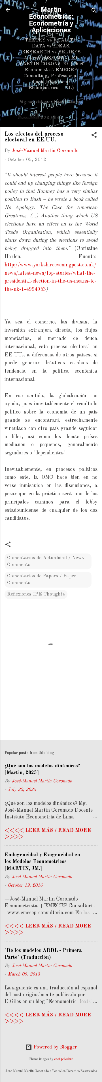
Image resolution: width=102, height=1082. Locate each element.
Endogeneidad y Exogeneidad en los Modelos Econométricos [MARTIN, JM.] (42, 861)
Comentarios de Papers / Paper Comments (41, 579)
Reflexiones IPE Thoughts (36, 594)
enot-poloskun (63, 1059)
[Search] (94, 11)
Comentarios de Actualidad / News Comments (45, 561)
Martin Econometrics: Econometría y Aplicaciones (51, 20)
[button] (94, 136)
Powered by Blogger (54, 1047)
